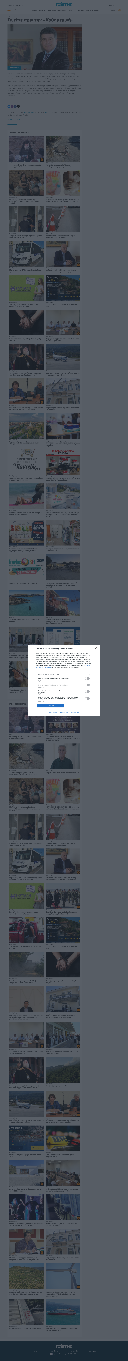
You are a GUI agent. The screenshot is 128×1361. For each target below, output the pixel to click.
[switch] (87, 678)
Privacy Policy (75, 712)
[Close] (96, 649)
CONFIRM (50, 705)
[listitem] (64, 674)
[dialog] (64, 680)
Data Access (64, 712)
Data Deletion (53, 712)
